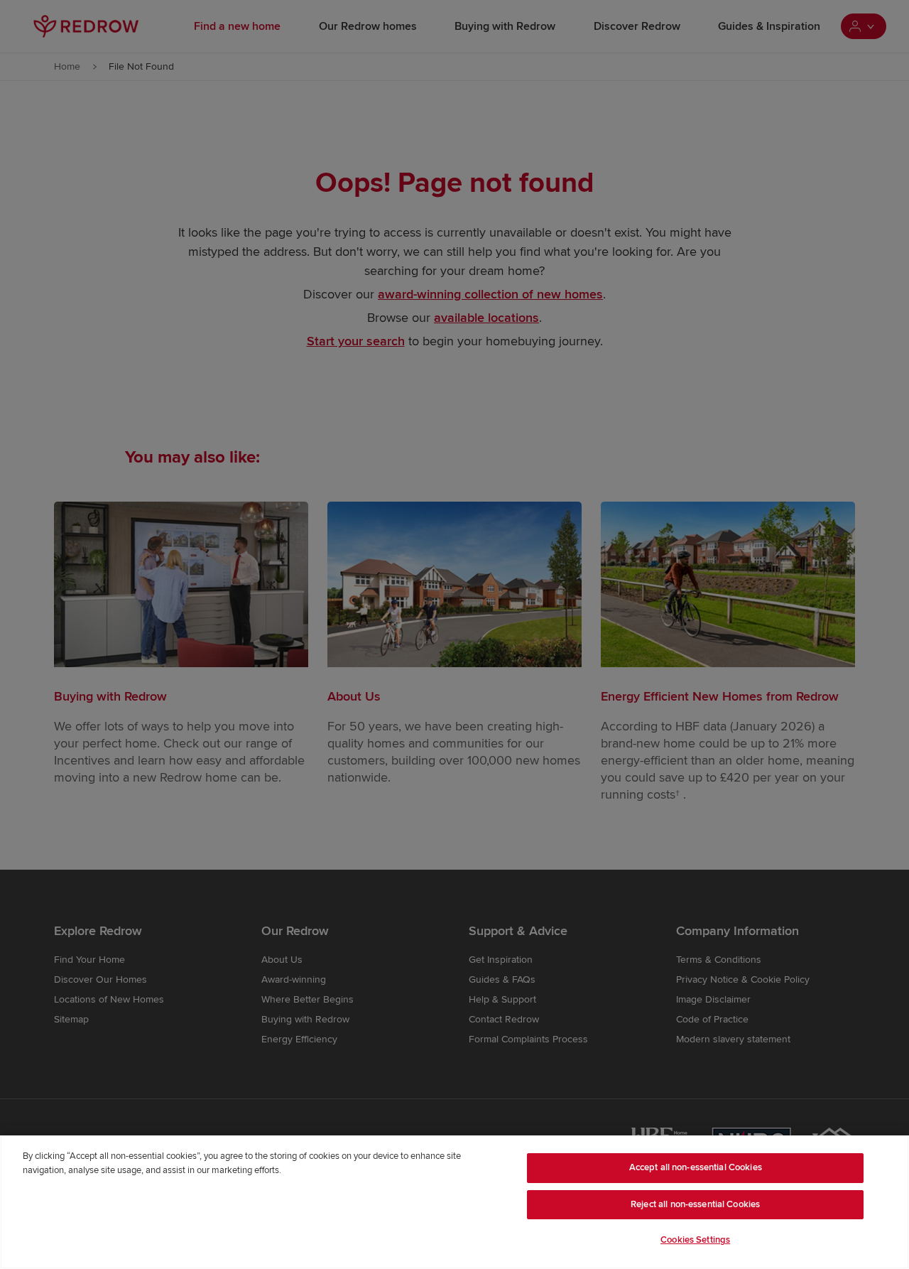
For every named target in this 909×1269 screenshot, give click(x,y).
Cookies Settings (695, 1240)
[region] (454, 1202)
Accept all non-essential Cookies (695, 1167)
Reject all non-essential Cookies (695, 1204)
